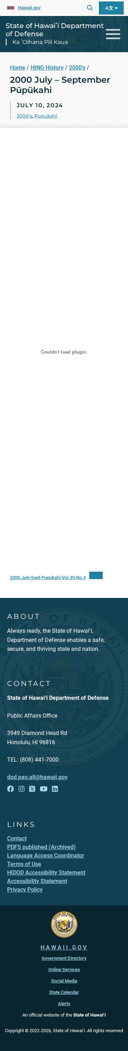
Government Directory (64, 958)
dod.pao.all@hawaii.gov (37, 777)
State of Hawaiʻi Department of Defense (55, 29)
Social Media (64, 981)
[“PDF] (96, 575)
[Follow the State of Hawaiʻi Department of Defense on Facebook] (10, 789)
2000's (77, 67)
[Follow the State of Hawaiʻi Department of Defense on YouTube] (44, 789)
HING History (47, 67)
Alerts (64, 1003)
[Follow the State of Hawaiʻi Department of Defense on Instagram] (21, 789)
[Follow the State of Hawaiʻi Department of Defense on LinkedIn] (55, 789)
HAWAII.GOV (64, 947)
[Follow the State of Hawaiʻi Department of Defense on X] (32, 789)
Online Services (64, 969)
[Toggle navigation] (113, 34)
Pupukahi (46, 116)
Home (17, 67)
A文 (110, 8)
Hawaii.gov (29, 7)
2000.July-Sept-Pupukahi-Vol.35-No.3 (48, 577)
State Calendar (64, 992)
